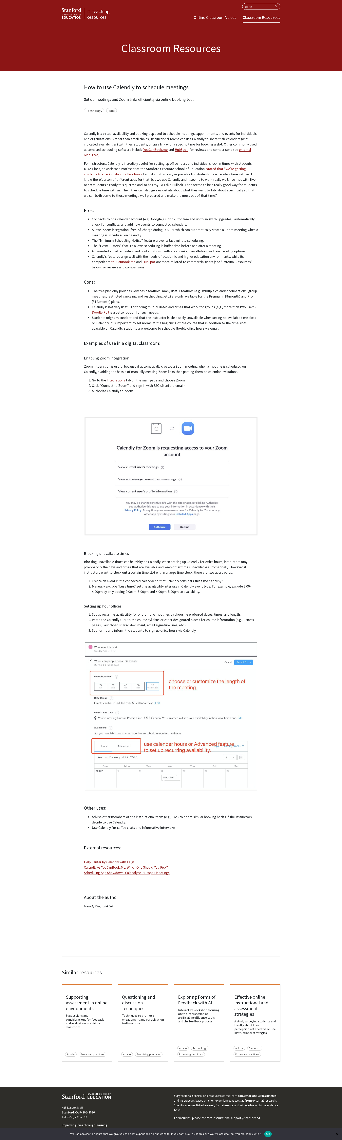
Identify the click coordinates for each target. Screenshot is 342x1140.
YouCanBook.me (155, 149)
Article (71, 1054)
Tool (111, 111)
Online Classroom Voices (215, 17)
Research (254, 1048)
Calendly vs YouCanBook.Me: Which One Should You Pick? (126, 867)
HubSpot (181, 149)
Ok (268, 1133)
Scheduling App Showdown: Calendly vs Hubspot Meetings (127, 872)
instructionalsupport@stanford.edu (237, 1118)
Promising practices (92, 1054)
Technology (94, 111)
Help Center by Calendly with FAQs (109, 862)
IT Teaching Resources (98, 14)
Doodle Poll (100, 312)
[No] (337, 1134)
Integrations (116, 380)
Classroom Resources (261, 17)
